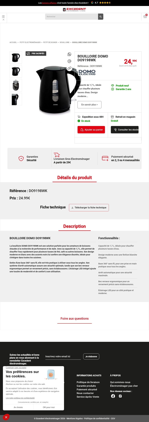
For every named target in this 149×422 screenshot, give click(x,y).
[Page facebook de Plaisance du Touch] (113, 396)
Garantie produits (86, 385)
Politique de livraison (88, 382)
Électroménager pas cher (124, 385)
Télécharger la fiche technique (90, 207)
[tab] (75, 178)
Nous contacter (85, 393)
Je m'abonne (91, 356)
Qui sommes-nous (120, 382)
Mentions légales (75, 418)
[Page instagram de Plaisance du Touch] (120, 396)
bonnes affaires (49, 3)
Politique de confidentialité (96, 418)
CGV (113, 418)
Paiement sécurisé (87, 389)
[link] (69, 54)
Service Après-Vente (88, 396)
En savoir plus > (89, 104)
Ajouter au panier (94, 129)
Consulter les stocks (128, 129)
